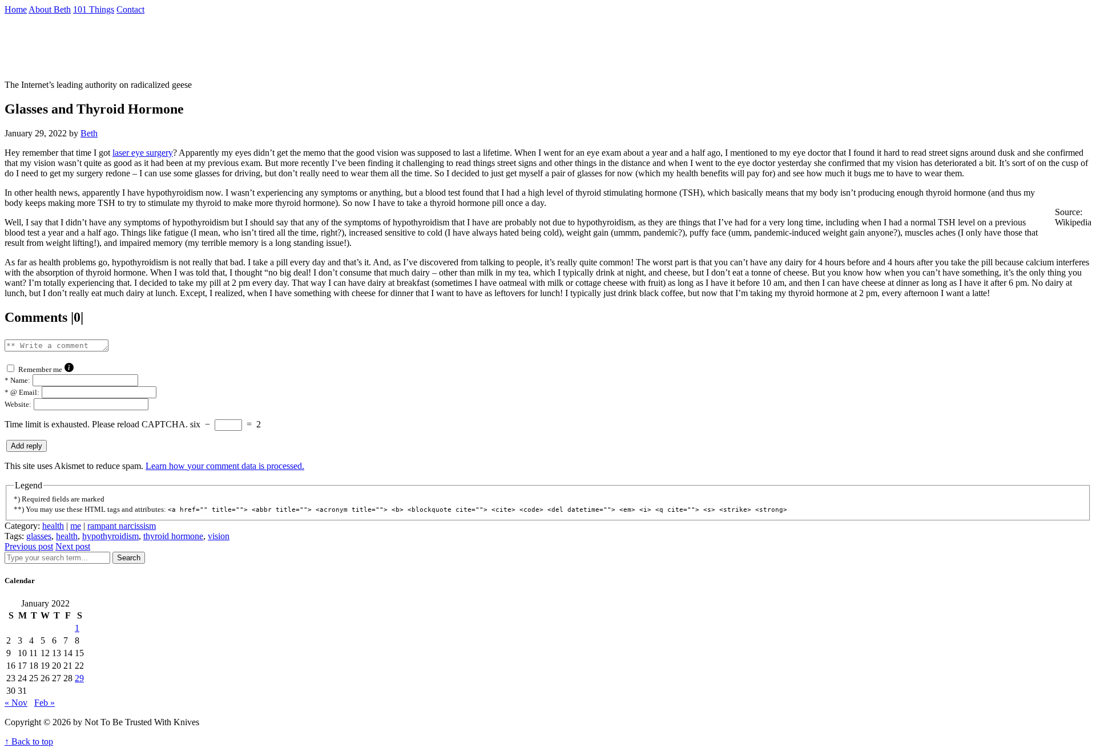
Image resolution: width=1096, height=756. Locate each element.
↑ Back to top (29, 741)
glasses (38, 536)
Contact (130, 9)
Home (16, 9)
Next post (72, 546)
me (75, 526)
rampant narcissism (121, 526)
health (53, 526)
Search (128, 557)
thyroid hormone (173, 536)
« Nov (16, 703)
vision (218, 536)
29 (79, 678)
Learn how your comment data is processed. (225, 466)
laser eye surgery (142, 152)
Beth (89, 133)
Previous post (29, 546)
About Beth (50, 9)
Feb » (44, 703)
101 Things (93, 9)
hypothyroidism (110, 536)
